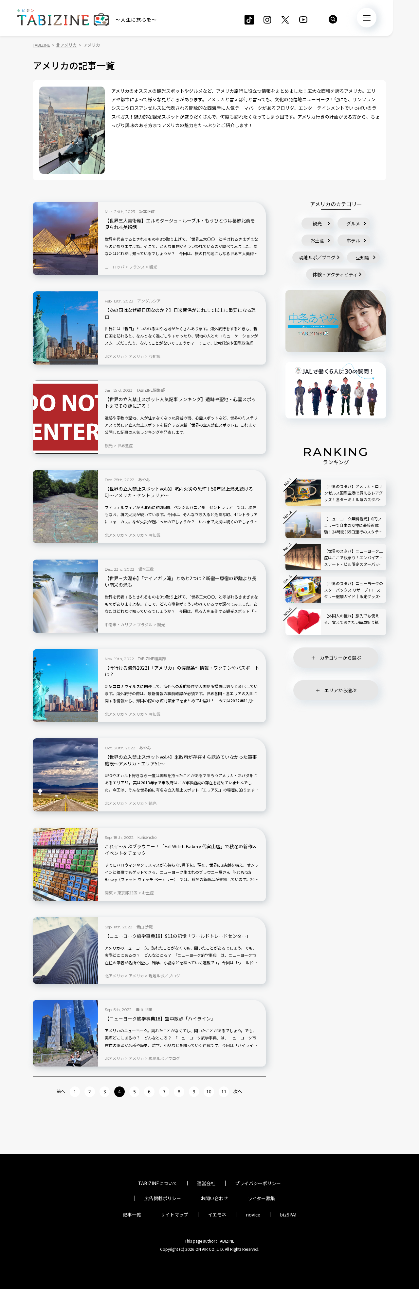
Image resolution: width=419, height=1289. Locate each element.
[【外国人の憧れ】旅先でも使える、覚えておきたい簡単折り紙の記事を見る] (303, 622)
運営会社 (206, 1183)
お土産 (317, 240)
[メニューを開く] (366, 17)
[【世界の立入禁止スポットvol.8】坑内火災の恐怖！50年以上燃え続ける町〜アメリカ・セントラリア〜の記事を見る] (65, 506)
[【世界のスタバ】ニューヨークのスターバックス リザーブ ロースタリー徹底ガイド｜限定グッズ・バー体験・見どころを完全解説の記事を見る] (303, 590)
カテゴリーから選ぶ (340, 657)
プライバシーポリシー (258, 1183)
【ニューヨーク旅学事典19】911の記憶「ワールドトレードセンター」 (178, 936)
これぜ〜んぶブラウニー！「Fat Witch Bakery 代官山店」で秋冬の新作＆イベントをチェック (181, 849)
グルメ (353, 223)
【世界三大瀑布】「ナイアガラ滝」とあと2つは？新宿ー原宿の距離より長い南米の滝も (180, 581)
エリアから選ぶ (340, 690)
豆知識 (362, 257)
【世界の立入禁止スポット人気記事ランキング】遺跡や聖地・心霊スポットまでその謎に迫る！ (180, 402)
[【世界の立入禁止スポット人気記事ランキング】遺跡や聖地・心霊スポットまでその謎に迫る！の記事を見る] (65, 417)
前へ (61, 1091)
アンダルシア (149, 300)
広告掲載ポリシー (162, 1198)
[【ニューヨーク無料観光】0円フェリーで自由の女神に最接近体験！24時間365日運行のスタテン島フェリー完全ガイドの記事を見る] (303, 525)
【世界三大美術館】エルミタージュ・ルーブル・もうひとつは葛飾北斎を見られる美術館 (180, 224)
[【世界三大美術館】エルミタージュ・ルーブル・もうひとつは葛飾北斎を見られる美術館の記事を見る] (65, 238)
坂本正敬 (147, 211)
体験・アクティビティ (335, 274)
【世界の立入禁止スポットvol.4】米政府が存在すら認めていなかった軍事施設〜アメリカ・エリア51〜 (181, 760)
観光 (317, 223)
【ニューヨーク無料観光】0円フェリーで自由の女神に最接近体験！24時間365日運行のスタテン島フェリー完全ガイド (353, 525)
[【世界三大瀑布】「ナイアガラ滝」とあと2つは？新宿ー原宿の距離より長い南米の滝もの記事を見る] (65, 596)
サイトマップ (174, 1214)
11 (224, 1091)
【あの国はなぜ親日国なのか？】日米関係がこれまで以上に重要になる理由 (180, 313)
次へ (237, 1091)
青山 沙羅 (144, 926)
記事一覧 (132, 1214)
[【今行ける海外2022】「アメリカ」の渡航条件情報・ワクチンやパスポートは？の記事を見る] (65, 685)
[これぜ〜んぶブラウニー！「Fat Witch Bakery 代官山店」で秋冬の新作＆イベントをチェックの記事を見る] (65, 864)
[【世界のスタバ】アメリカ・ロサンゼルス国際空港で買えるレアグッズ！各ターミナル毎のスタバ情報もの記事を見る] (303, 493)
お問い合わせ (214, 1198)
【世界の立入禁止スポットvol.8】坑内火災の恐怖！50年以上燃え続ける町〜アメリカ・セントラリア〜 (179, 492)
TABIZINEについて (157, 1183)
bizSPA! (288, 1214)
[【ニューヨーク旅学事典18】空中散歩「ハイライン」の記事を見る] (65, 1033)
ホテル (353, 240)
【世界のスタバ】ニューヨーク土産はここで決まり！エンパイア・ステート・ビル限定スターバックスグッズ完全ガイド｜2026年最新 (353, 557)
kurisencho (147, 837)
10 (208, 1091)
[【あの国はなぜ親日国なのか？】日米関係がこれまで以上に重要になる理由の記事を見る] (65, 328)
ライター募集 (261, 1198)
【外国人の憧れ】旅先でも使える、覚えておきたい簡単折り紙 (351, 619)
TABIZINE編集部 (151, 390)
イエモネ (217, 1214)
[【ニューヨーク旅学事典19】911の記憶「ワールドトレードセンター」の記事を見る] (65, 950)
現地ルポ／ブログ (317, 257)
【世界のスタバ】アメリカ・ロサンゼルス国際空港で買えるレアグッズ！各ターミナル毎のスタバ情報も (353, 493)
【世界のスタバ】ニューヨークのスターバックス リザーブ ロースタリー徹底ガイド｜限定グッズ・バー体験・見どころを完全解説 (353, 590)
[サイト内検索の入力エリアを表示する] (333, 19)
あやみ (144, 479)
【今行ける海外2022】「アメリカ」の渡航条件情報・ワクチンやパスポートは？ (182, 671)
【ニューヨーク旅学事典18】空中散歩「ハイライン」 (160, 1019)
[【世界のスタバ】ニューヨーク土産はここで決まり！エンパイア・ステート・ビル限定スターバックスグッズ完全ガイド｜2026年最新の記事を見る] (303, 557)
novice (253, 1214)
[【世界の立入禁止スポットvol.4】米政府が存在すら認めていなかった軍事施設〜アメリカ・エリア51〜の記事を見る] (65, 774)
